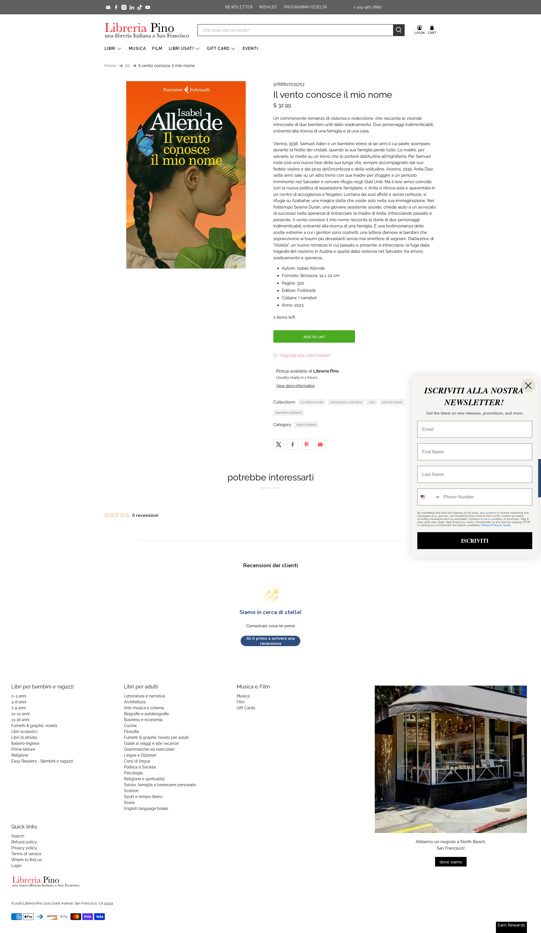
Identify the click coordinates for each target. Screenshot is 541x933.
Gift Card (218, 48)
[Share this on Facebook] (292, 444)
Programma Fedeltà (305, 7)
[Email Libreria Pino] (108, 7)
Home (110, 66)
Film (157, 48)
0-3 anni (18, 696)
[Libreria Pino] (147, 30)
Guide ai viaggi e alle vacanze (151, 743)
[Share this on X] (278, 444)
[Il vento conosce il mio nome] (186, 175)
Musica (137, 48)
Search (17, 836)
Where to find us (26, 859)
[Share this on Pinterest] (306, 444)
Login (16, 865)
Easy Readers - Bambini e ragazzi (42, 761)
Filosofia (131, 731)
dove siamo (451, 862)
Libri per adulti (392, 402)
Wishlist (268, 7)
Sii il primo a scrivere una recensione (270, 641)
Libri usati (181, 48)
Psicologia (133, 773)
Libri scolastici (24, 731)
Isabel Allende (306, 425)
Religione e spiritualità (144, 779)
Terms (506, 524)
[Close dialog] (528, 385)
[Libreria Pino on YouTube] (147, 7)
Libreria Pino (33, 903)
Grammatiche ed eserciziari (149, 749)
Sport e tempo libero (143, 796)
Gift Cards (246, 708)
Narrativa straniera (288, 413)
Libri (110, 48)
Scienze (131, 790)
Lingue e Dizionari (140, 755)
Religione (19, 755)
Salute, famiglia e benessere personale (160, 785)
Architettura (135, 702)
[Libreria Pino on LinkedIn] (131, 7)
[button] (301, 355)
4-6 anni (18, 702)
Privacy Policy (490, 524)
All (127, 66)
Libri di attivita (24, 737)
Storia (129, 802)
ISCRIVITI (475, 540)
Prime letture (23, 749)
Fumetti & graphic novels (34, 725)
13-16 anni (20, 719)
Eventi (250, 48)
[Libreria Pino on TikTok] (139, 7)
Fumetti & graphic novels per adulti (156, 737)
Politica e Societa (140, 767)
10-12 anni (20, 714)
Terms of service (26, 854)
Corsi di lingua (137, 761)
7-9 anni (18, 708)
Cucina (130, 725)
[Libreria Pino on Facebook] (116, 7)
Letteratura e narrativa (346, 402)
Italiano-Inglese (25, 743)
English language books (146, 808)
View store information (295, 386)
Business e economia (143, 719)
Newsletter (238, 7)
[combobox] (429, 497)
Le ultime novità (311, 402)
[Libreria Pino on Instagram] (124, 7)
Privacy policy (24, 848)
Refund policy (24, 842)
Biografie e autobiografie (146, 714)
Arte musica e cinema (144, 708)
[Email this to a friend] (320, 444)
